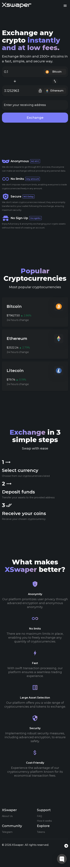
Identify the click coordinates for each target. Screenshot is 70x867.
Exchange (35, 118)
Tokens (41, 832)
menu (65, 6)
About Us (7, 816)
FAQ (39, 816)
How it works (44, 820)
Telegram (7, 832)
